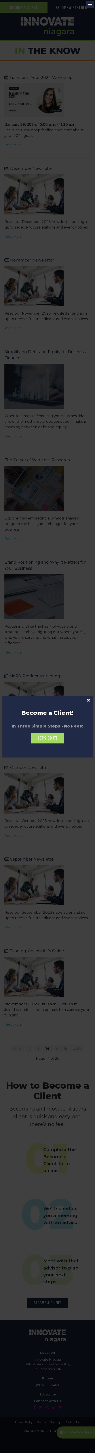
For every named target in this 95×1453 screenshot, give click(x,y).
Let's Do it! (47, 738)
